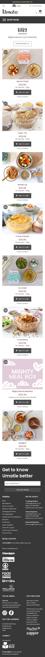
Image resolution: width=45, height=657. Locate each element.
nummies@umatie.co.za (33, 524)
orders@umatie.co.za (33, 503)
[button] (3, 6)
